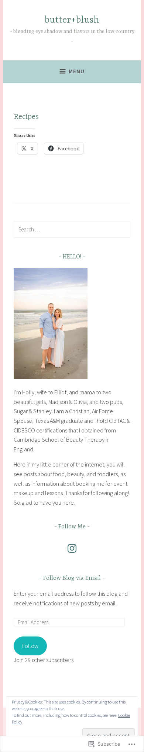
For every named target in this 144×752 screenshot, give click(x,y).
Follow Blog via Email (72, 578)
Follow (30, 645)
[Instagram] (72, 548)
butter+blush (72, 20)
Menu (77, 71)
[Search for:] (72, 229)
